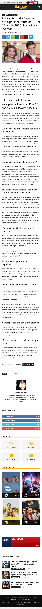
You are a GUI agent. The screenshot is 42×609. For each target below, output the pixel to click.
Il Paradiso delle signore (18, 12)
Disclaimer (13, 599)
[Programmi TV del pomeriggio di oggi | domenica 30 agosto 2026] (6, 585)
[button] (39, 7)
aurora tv (10, 374)
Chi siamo (7, 597)
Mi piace (36, 416)
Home (3, 12)
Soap (8, 12)
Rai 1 (16, 374)
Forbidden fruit (15, 577)
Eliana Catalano (8, 32)
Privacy (34, 597)
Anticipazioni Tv (16, 587)
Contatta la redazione (24, 597)
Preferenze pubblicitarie (25, 599)
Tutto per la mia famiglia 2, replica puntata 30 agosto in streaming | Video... (24, 564)
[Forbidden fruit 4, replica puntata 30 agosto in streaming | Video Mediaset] (6, 575)
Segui (37, 420)
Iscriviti (36, 428)
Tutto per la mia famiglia (18, 568)
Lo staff (14, 597)
